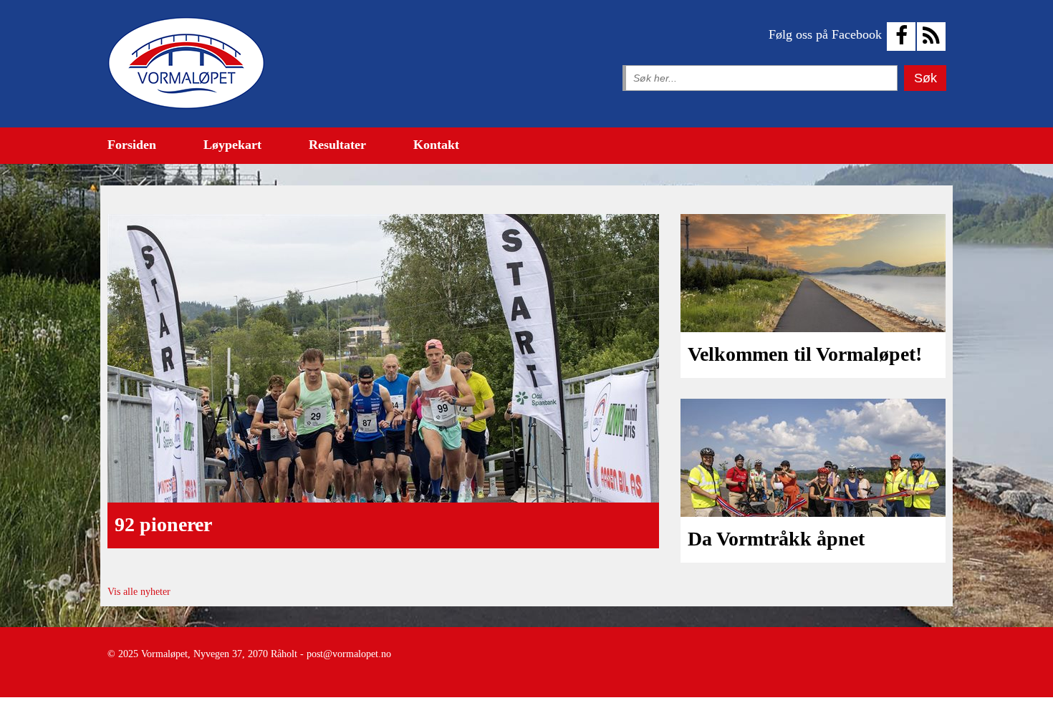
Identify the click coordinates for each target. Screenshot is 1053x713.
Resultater (337, 144)
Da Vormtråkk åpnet (776, 539)
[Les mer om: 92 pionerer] (383, 358)
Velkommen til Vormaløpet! (805, 354)
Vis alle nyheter (138, 591)
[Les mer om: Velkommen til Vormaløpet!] (813, 273)
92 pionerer (163, 524)
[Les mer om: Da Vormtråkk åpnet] (813, 458)
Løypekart (232, 144)
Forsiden (131, 144)
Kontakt (436, 144)
